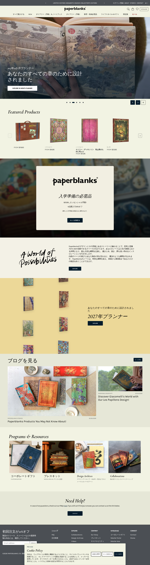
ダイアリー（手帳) (73, 14)
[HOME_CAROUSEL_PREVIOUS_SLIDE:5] (132, 102)
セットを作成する (75, 220)
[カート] (133, 9)
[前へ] (45, 3)
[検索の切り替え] (128, 9)
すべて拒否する (107, 554)
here (65, 506)
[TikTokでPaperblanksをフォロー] (128, 555)
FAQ (53, 535)
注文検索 (55, 538)
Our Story (94, 535)
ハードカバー (79, 147)
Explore (75, 268)
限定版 (125, 14)
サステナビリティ (97, 541)
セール (134, 14)
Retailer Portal (116, 538)
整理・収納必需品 (90, 14)
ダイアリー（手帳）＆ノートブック (49, 14)
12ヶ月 (108, 147)
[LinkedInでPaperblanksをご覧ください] (136, 555)
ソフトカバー (48, 147)
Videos (73, 541)
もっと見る (138, 359)
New (30, 14)
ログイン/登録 (118, 3)
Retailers (144, 9)
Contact (140, 3)
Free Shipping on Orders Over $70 (75, 3)
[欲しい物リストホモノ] (137, 9)
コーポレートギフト (118, 535)
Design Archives (77, 538)
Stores (133, 3)
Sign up (33, 543)
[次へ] (104, 3)
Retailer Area (115, 541)
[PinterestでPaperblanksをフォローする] (144, 555)
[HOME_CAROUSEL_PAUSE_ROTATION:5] (143, 102)
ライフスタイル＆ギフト (110, 14)
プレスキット (96, 538)
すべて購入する (18, 14)
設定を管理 (96, 554)
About (126, 3)
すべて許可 (119, 554)
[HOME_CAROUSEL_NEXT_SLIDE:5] (138, 102)
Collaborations (76, 535)
